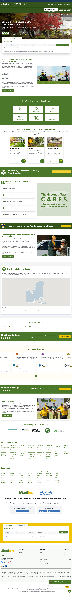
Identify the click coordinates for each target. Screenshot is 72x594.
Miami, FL (39, 449)
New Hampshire (31, 482)
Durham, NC (21, 445)
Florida (11, 471)
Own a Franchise (67, 4)
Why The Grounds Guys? (32, 9)
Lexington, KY (31, 456)
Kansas (20, 471)
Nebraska (30, 477)
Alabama (3, 471)
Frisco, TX (21, 455)
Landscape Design (14, 148)
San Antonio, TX (58, 448)
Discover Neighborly (22, 511)
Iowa (11, 482)
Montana (30, 475)
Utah (56, 471)
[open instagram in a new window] (70, 15)
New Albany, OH (49, 445)
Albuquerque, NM (5, 447)
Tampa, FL (66, 445)
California (3, 477)
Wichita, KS (66, 453)
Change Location (18, 5)
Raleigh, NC (48, 456)
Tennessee (48, 480)
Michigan (21, 480)
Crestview (5, 309)
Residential (4, 9)
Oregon (47, 471)
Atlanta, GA (3, 449)
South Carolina (49, 475)
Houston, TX (30, 447)
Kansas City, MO (31, 452)
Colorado (3, 480)
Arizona (3, 473)
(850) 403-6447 (65, 10)
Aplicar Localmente (58, 4)
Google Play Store (54, 511)
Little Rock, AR (31, 458)
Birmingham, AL (4, 457)
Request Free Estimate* (52, 9)
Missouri (30, 473)
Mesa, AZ (39, 447)
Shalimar (38, 310)
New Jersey (39, 471)
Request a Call (63, 532)
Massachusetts (22, 477)
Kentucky (21, 473)
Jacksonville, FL (31, 449)
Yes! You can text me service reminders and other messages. (16, 47)
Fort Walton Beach (18, 309)
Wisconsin (57, 482)
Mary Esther (25, 310)
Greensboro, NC (22, 457)
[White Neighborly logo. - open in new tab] (3, 1)
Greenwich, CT (31, 445)
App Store (43, 511)
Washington (57, 477)
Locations (10, 543)
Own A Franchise (43, 559)
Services (21, 549)
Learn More (12, 161)
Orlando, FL (48, 449)
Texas (47, 482)
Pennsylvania (48, 473)
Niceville (38, 309)
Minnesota (21, 482)
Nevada (29, 480)
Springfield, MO (58, 457)
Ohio (38, 480)
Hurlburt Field (26, 309)
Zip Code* (50, 530)
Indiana (11, 480)
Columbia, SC (13, 454)
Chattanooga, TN (14, 447)
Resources (66, 549)
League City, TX (31, 454)
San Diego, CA (58, 451)
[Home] (1, 543)
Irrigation (30, 148)
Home (4, 543)
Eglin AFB (11, 309)
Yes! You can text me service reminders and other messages (17, 534)
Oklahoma (39, 482)
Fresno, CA (21, 453)
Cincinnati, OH (13, 449)
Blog (41, 9)
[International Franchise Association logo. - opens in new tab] (3, 566)
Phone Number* (33, 42)
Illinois (11, 477)
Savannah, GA (58, 453)
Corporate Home (67, 559)
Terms (23, 49)
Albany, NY (3, 445)
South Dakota (49, 477)
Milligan (31, 309)
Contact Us (42, 557)
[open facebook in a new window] (62, 15)
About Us (22, 9)
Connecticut (4, 482)
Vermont (56, 473)
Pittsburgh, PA (49, 454)
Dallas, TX (12, 458)
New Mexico (39, 473)
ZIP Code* (49, 42)
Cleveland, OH (13, 452)
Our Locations (67, 554)
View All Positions (7, 415)
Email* (22, 42)
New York (39, 475)
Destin (4, 310)
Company (42, 549)
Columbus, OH (13, 456)
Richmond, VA (49, 458)
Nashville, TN (39, 457)
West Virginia (57, 480)
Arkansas (3, 475)
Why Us (41, 552)
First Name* (6, 42)
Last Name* (14, 42)
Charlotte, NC (13, 445)
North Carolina (40, 477)
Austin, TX (3, 452)
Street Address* (42, 42)
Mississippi (30, 471)
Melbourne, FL (40, 445)
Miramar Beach (32, 310)
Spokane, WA (57, 455)
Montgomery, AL (40, 452)
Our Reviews (61, 171)
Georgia (12, 473)
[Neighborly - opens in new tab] (6, 566)
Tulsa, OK (66, 447)
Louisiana (21, 475)
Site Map (66, 557)
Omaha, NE (48, 447)
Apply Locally (50, 4)
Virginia (56, 475)
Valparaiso (45, 309)
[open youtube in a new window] (67, 15)
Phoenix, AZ (48, 452)
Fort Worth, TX (22, 451)
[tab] (7, 38)
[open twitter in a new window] (64, 15)
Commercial (12, 9)
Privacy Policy (28, 49)
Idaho (11, 475)
